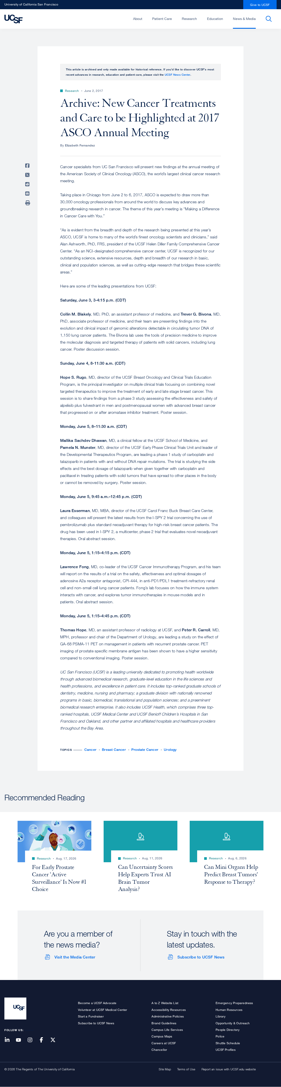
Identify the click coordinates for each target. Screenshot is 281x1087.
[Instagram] (32, 1040)
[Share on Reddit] (28, 184)
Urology (170, 750)
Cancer (90, 750)
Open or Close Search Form (269, 19)
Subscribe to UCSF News (200, 957)
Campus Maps (161, 1036)
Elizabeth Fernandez (80, 145)
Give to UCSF (260, 5)
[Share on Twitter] (28, 175)
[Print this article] (28, 202)
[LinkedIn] (9, 1040)
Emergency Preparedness (234, 1003)
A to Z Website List (164, 1003)
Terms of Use (186, 1069)
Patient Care (162, 18)
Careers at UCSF (163, 1043)
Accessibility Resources (168, 1010)
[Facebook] (44, 1040)
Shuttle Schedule (228, 1043)
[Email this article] (28, 193)
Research (189, 18)
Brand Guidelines (163, 1023)
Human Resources (229, 1010)
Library (220, 1016)
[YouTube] (21, 1040)
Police (220, 1036)
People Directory (228, 1030)
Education (215, 18)
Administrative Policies (167, 1016)
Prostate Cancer (144, 750)
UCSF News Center (177, 74)
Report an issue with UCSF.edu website (229, 1069)
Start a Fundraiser (91, 1016)
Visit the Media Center (74, 957)
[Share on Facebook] (28, 165)
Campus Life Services (167, 1030)
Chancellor (159, 1049)
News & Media (244, 18)
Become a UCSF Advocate (97, 1003)
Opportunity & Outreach (233, 1023)
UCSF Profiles (226, 1049)
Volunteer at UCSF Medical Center (102, 1010)
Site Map (165, 1069)
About (137, 18)
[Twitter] (55, 1040)
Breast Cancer (114, 750)
